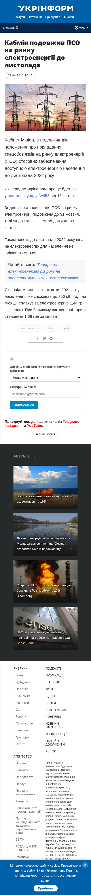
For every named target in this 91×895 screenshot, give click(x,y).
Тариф (65, 328)
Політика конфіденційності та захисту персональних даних (28, 825)
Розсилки (22, 857)
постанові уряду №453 (28, 195)
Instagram (13, 426)
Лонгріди (53, 716)
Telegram (70, 422)
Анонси (69, 17)
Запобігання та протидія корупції (28, 809)
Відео (50, 696)
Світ (18, 709)
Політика (22, 689)
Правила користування (25, 792)
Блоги (51, 703)
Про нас (21, 763)
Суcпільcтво (24, 723)
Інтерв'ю (53, 682)
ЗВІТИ (20, 839)
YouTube (34, 426)
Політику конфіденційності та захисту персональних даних (46, 875)
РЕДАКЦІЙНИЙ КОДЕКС (26, 848)
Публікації (54, 675)
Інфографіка (56, 710)
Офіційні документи (55, 742)
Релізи (51, 751)
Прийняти (45, 888)
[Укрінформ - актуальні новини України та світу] (45, 8)
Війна (20, 675)
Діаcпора (22, 737)
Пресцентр (52, 17)
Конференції (56, 734)
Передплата (24, 777)
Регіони (21, 716)
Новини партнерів (54, 725)
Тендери (22, 801)
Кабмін (50, 328)
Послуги (19, 17)
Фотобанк (35, 17)
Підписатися (24, 405)
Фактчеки (22, 702)
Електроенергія (29, 328)
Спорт (20, 744)
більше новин (45, 434)
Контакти (22, 770)
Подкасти (54, 668)
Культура (22, 730)
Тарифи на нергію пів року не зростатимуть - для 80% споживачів (43, 271)
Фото (50, 689)
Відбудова (23, 682)
